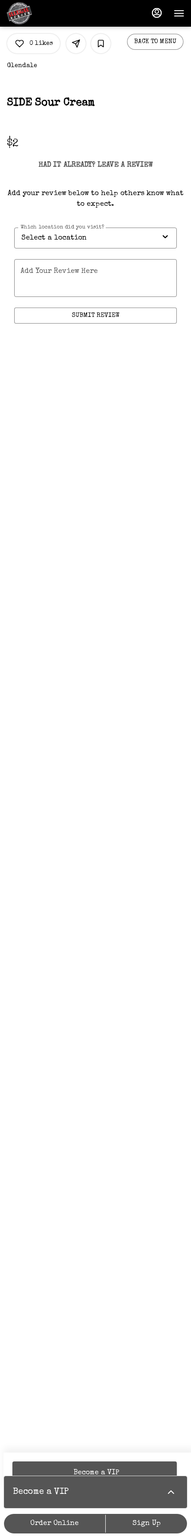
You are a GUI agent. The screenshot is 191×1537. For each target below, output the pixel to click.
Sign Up (146, 1523)
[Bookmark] (101, 43)
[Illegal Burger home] (47, 13)
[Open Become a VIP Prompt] (171, 1492)
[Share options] (76, 43)
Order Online (54, 1523)
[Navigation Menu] (179, 13)
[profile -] (156, 13)
